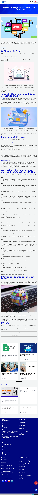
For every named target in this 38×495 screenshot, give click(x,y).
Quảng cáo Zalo (22, 472)
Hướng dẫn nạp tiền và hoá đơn (24, 433)
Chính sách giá (3, 462)
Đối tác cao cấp (22, 425)
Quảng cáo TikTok (22, 467)
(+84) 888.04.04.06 (8, 440)
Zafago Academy (22, 477)
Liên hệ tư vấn (21, 428)
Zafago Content (26, 359)
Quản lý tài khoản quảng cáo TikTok (25, 474)
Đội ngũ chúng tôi (22, 423)
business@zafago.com (8, 451)
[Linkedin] (12, 481)
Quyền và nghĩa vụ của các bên (26, 407)
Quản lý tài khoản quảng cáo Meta (25, 475)
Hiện (5, 48)
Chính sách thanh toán (5, 461)
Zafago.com (7, 454)
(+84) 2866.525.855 (8, 444)
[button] (32, 1)
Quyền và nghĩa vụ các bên (6, 471)
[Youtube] (9, 481)
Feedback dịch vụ (22, 434)
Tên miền (2, 98)
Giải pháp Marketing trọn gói (24, 460)
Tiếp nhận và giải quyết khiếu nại (6, 474)
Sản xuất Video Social (23, 464)
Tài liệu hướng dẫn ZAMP (23, 431)
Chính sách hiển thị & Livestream (6, 469)
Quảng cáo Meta (22, 469)
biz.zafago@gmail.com (8, 447)
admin (6, 378)
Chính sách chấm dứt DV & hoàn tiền (7, 468)
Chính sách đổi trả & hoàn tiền (6, 466)
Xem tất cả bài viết (19, 381)
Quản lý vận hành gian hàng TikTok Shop (26, 461)
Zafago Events (22, 478)
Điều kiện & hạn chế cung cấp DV (7, 472)
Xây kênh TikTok (22, 466)
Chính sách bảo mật (4, 459)
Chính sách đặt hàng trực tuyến (26, 388)
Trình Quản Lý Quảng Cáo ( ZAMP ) (25, 430)
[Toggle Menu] (30, 1)
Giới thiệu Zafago (22, 422)
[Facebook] (17, 332)
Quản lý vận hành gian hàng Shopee (25, 463)
